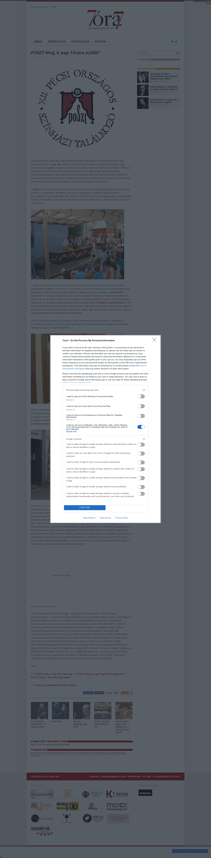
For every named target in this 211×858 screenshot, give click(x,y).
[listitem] (105, 390)
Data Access (105, 518)
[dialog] (105, 429)
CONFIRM (85, 508)
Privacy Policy (122, 518)
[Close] (155, 340)
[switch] (141, 396)
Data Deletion (89, 518)
